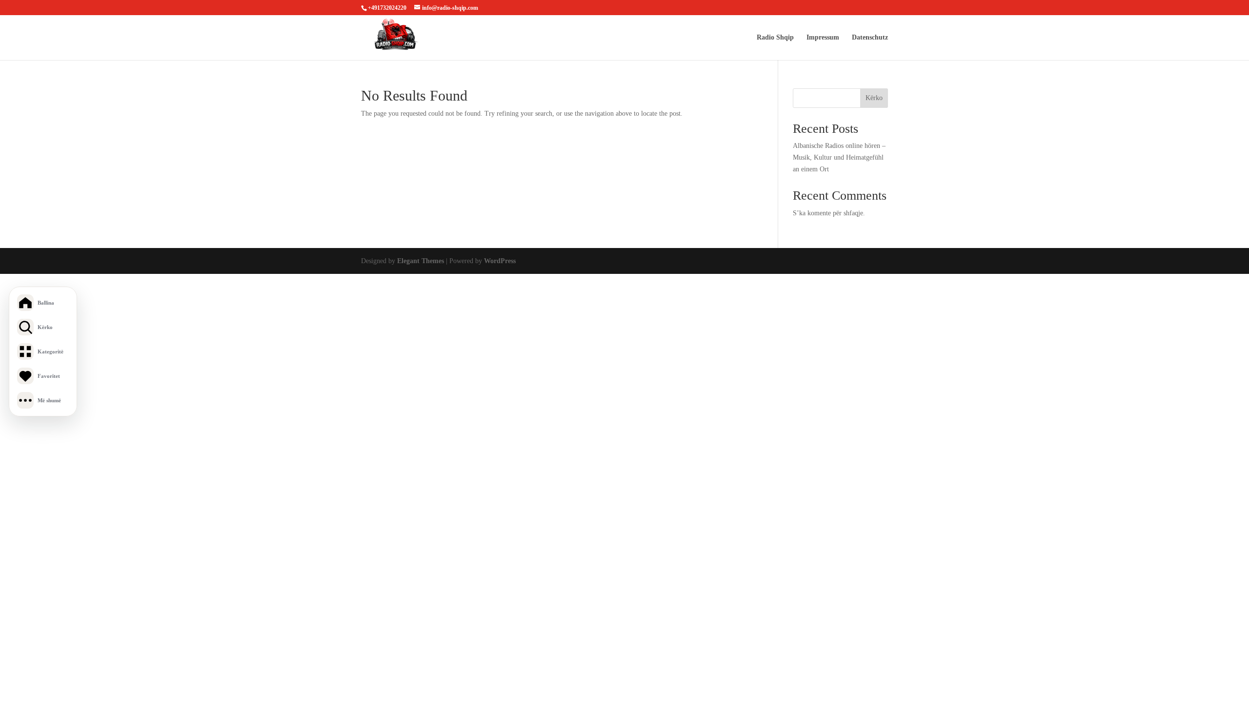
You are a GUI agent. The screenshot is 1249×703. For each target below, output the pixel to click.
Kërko (874, 98)
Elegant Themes (420, 261)
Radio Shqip (775, 37)
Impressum (822, 37)
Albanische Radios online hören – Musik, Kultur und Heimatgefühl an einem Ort (839, 157)
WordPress (500, 261)
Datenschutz (870, 37)
